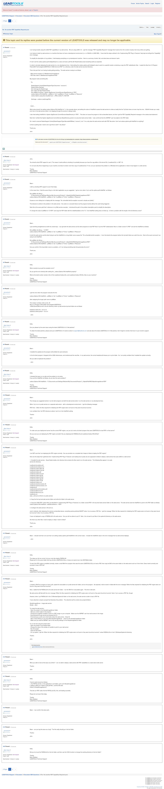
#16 (4, 657)
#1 (3, 47)
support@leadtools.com (80, 331)
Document (19, 16)
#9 (3, 370)
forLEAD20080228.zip (37, 647)
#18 (4, 707)
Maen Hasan (7, 160)
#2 (3, 156)
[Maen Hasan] (6, 161)
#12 (4, 447)
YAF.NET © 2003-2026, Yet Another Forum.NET (153, 786)
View (147, 27)
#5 (3, 262)
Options (141, 27)
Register (157, 3)
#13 (4, 533)
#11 (4, 425)
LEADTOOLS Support (8, 16)
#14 (4, 552)
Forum (133, 3)
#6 (3, 288)
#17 (4, 676)
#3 (3, 179)
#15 (4, 579)
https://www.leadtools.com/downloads (89, 139)
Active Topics (140, 3)
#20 (4, 746)
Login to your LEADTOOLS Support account (59, 142)
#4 (3, 219)
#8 (3, 344)
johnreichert (6, 51)
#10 (4, 395)
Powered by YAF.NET (141, 786)
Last (152, 27)
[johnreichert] (6, 52)
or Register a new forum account (79, 142)
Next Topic (157, 34)
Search (147, 3)
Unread (158, 27)
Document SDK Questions (31, 16)
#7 (3, 321)
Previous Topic (8, 34)
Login (152, 3)
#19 (4, 727)
